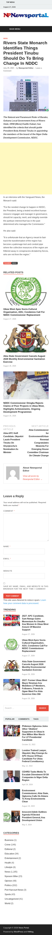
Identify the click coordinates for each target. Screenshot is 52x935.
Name (6, 546)
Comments (23, 719)
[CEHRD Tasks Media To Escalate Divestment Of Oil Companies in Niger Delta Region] (11, 772)
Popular (9, 719)
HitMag (30, 932)
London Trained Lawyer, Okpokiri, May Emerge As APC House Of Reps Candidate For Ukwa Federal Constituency (34, 756)
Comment (9, 511)
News (5, 38)
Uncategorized (12, 899)
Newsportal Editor (26, 68)
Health (8, 863)
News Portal (24, 928)
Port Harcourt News (14, 890)
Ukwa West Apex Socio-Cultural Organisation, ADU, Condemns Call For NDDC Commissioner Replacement (24, 312)
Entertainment (11, 858)
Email (7, 559)
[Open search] (45, 29)
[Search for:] (26, 708)
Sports (8, 894)
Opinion (8, 881)
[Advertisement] (26, 168)
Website (7, 571)
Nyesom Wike (11, 876)
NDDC (14, 263)
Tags (35, 719)
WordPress (18, 932)
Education (9, 854)
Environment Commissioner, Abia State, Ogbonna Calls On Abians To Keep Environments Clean (35, 796)
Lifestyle (9, 867)
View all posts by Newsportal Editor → (32, 477)
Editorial (9, 849)
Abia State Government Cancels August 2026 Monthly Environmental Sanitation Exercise (24, 359)
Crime (7, 845)
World (7, 903)
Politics (8, 885)
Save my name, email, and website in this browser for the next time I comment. (25, 587)
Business (9, 840)
